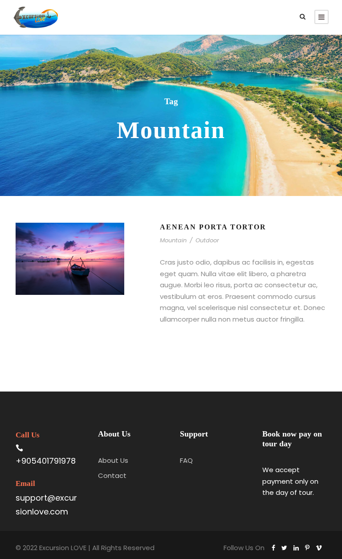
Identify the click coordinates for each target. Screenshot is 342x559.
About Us (113, 460)
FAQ (186, 460)
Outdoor (207, 240)
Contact (112, 475)
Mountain (173, 240)
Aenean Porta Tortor (213, 227)
